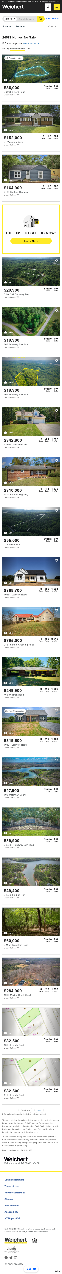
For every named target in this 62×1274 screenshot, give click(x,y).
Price (5, 26)
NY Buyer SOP (12, 1218)
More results (30, 43)
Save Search (52, 18)
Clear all (52, 26)
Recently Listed (17, 48)
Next (39, 1110)
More (19, 26)
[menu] (56, 7)
